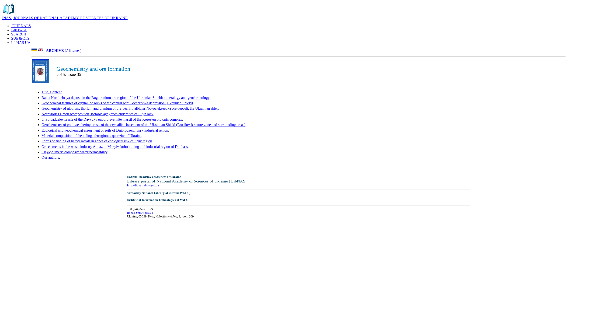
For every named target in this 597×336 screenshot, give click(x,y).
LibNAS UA (21, 43)
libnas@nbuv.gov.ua (140, 212)
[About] (9, 15)
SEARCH (18, 34)
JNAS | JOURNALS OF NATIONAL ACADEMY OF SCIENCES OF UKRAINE (65, 18)
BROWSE (19, 30)
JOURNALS (21, 26)
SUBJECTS (20, 38)
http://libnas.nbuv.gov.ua (143, 185)
